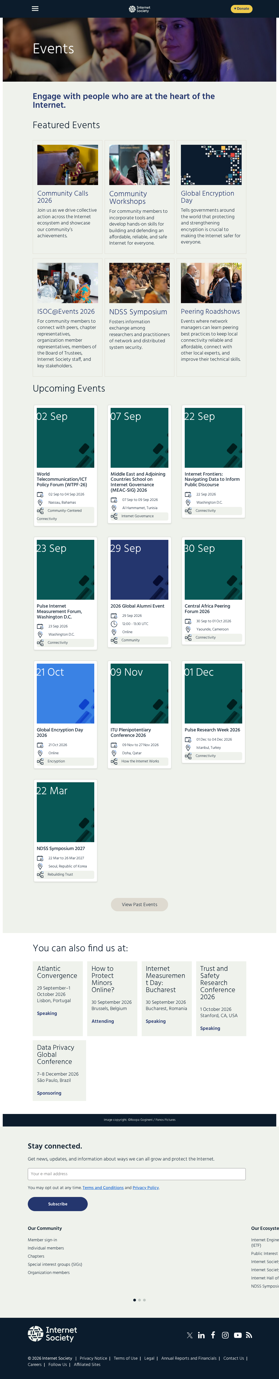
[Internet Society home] (139, 9)
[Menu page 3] (144, 1300)
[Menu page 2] (139, 1300)
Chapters (36, 1256)
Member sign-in (42, 1240)
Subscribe (57, 1204)
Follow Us (57, 1364)
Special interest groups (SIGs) (55, 1264)
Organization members (49, 1272)
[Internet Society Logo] (52, 1334)
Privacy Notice (93, 1358)
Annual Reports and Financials (189, 1358)
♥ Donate (241, 9)
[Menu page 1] (134, 1300)
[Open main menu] (35, 8)
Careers (35, 1364)
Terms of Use (126, 1358)
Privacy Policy (146, 1188)
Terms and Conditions (103, 1188)
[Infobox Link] (67, 216)
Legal (149, 1358)
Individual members (46, 1248)
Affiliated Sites (87, 1364)
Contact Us (233, 1358)
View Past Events (139, 905)
